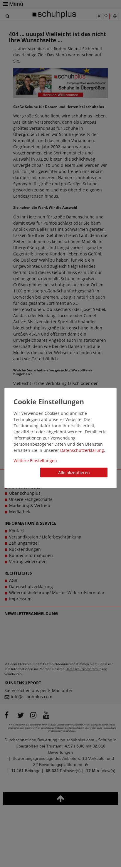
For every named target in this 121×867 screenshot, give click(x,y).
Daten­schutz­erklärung (82, 450)
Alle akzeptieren (74, 472)
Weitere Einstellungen (35, 460)
